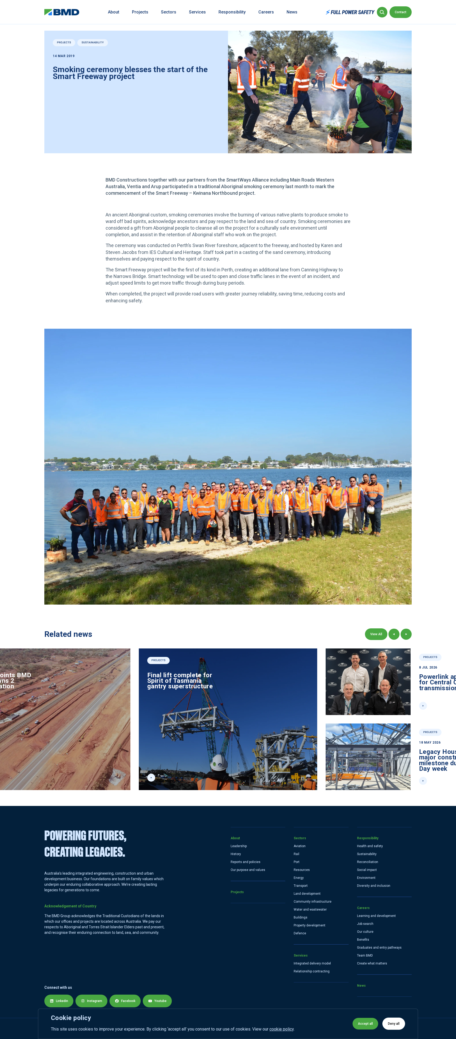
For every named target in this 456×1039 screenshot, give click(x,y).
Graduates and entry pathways (379, 947)
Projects (140, 12)
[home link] (61, 12)
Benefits (363, 939)
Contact (400, 12)
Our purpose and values (248, 870)
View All (376, 634)
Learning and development (376, 916)
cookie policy (281, 1029)
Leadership (239, 846)
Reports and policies (245, 862)
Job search (365, 924)
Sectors (168, 12)
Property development (309, 925)
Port (297, 862)
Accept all (365, 1024)
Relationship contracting (312, 971)
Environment (366, 878)
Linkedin (62, 1001)
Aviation (300, 846)
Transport (301, 886)
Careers (266, 12)
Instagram (94, 1001)
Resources (302, 870)
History (236, 854)
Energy (299, 878)
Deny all (394, 1024)
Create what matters (372, 963)
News (292, 12)
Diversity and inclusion (373, 886)
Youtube (160, 1001)
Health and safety (370, 846)
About (113, 12)
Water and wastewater (310, 909)
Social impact (367, 870)
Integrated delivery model (312, 963)
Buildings (300, 917)
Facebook (128, 1001)
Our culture (365, 932)
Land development (307, 894)
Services (197, 12)
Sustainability (367, 854)
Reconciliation (367, 862)
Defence (300, 933)
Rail (296, 854)
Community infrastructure (312, 901)
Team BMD (365, 955)
